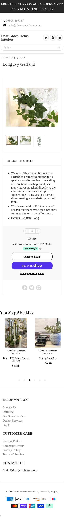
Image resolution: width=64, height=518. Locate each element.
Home (5, 57)
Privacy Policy (12, 450)
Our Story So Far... (14, 416)
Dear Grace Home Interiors (15, 37)
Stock (6, 425)
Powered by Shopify (48, 491)
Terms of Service (13, 454)
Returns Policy (12, 441)
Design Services (13, 420)
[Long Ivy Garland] (32, 107)
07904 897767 (15, 20)
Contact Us (9, 407)
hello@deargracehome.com (24, 25)
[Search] (59, 47)
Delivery (8, 412)
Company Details (13, 445)
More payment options (32, 273)
